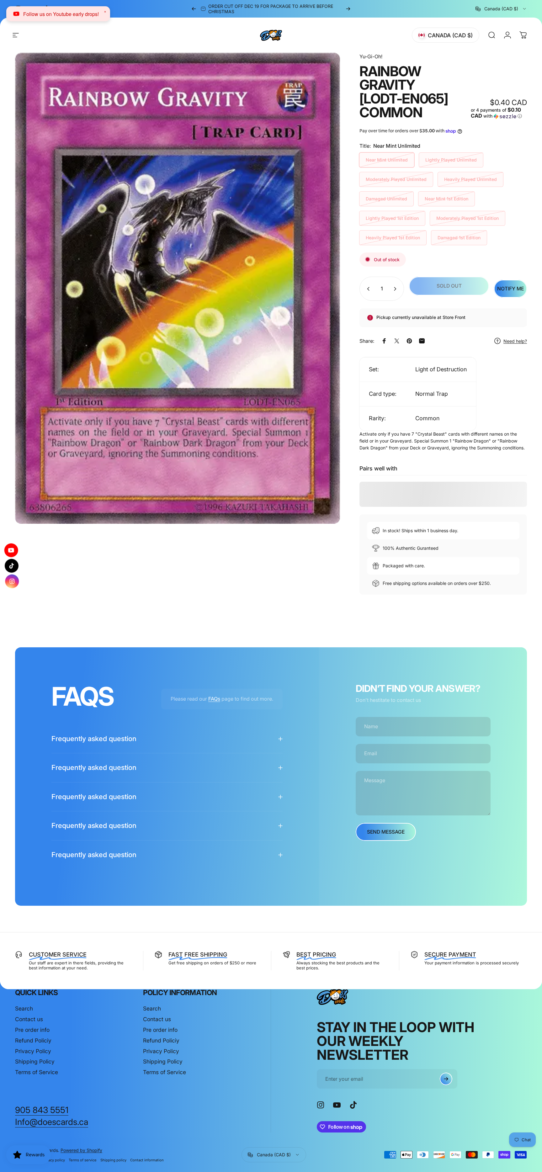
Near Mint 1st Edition (446, 198)
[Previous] (194, 9)
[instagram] (12, 578)
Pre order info (32, 1029)
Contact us (29, 1019)
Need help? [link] (515, 341)
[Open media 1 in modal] (177, 288)
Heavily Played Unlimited (470, 179)
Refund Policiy (33, 1040)
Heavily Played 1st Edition (393, 237)
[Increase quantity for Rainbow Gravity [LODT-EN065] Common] (396, 288)
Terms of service (83, 1160)
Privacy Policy (33, 1051)
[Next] (348, 9)
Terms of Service (36, 1072)
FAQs (214, 699)
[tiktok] (12, 566)
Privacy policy (53, 1160)
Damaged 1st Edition (459, 237)
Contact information (147, 1160)
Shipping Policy (35, 1061)
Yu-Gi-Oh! (370, 56)
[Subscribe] (446, 1079)
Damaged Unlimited (386, 198)
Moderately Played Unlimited (396, 179)
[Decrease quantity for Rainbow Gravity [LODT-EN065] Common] (367, 288)
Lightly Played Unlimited (451, 159)
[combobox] (501, 9)
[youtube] (11, 553)
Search (24, 1008)
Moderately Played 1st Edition (467, 218)
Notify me (510, 289)
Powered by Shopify (81, 1150)
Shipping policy (113, 1160)
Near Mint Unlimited (387, 159)
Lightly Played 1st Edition (392, 218)
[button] (499, 113)
